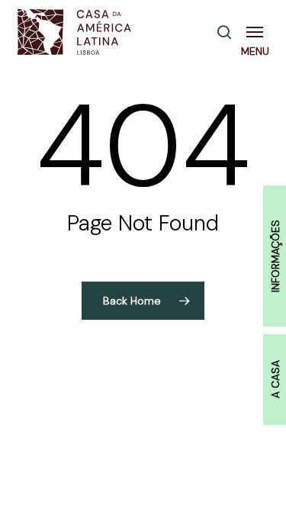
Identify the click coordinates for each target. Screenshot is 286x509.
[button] (257, 32)
